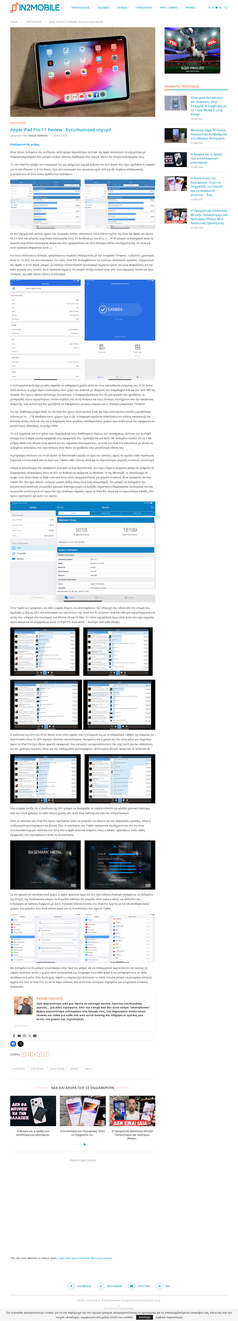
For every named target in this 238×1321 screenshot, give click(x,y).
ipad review (37, 1068)
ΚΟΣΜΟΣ (103, 7)
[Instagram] (213, 7)
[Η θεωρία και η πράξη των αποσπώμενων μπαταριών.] (33, 1111)
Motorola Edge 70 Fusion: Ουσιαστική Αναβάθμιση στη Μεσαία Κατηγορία (209, 134)
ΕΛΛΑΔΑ (122, 7)
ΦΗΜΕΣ (190, 7)
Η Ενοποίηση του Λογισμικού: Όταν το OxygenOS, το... (82, 1133)
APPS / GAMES (169, 7)
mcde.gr (156, 1300)
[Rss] (220, 7)
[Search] (226, 7)
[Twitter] (29, 1036)
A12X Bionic (19, 1068)
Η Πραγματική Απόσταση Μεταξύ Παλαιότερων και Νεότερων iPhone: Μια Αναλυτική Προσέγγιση (209, 217)
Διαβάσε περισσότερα (169, 1317)
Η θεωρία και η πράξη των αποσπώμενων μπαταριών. (33, 1133)
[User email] (34, 1036)
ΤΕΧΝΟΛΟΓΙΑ (143, 7)
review (74, 1068)
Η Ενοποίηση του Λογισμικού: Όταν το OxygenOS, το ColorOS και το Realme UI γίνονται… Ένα (207, 186)
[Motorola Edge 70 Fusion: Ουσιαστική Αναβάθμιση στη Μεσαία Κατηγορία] (176, 135)
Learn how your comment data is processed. (85, 1258)
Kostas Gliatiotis (38, 135)
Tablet (88, 1068)
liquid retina (57, 1068)
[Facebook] (209, 7)
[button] (15, 1120)
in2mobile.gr (21, 1026)
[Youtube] (217, 7)
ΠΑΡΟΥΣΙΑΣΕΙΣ (80, 7)
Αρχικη (14, 21)
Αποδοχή (144, 1317)
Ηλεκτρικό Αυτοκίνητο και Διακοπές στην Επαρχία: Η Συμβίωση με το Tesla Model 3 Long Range (208, 106)
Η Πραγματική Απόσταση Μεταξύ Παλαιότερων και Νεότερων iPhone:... (132, 1134)
